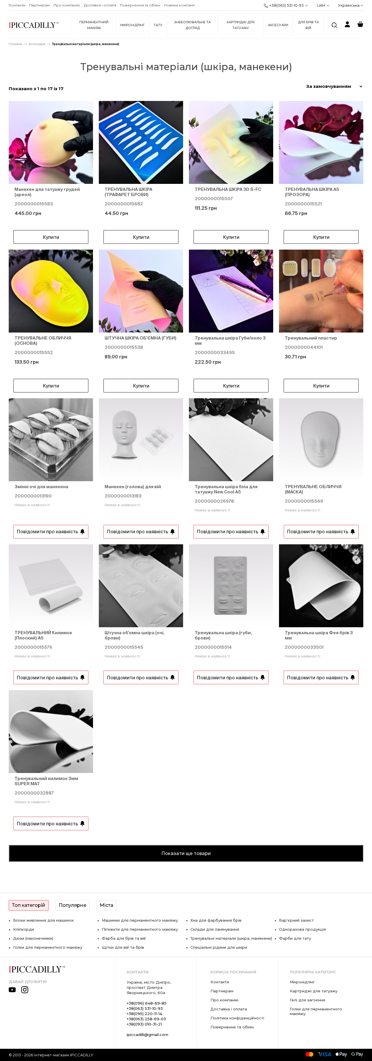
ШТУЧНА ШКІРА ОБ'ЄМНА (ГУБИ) (140, 337)
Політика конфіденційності (237, 1018)
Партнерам (39, 5)
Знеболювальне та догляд (192, 25)
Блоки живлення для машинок (43, 920)
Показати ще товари (186, 853)
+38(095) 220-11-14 (144, 1013)
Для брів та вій (308, 25)
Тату (158, 25)
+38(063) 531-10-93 (286, 5)
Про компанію (66, 5)
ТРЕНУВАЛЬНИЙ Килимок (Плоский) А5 (43, 635)
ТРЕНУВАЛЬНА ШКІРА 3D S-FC (228, 189)
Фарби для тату (295, 938)
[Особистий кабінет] (347, 25)
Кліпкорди (23, 929)
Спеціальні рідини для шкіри (218, 947)
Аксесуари (278, 25)
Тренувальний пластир (311, 337)
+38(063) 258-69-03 (146, 1018)
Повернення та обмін (140, 5)
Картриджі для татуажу (241, 25)
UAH (321, 5)
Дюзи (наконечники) (33, 938)
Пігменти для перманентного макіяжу (140, 929)
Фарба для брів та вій (124, 938)
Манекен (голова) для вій (133, 486)
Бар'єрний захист (296, 920)
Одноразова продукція (302, 929)
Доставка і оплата (100, 5)
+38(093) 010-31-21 (144, 1024)
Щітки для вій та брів (123, 947)
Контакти (17, 5)
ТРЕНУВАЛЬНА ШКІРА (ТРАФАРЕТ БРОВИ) (128, 192)
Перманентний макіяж (93, 25)
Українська (349, 5)
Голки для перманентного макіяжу (47, 947)
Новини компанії (179, 5)
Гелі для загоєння (307, 1000)
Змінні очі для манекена (41, 486)
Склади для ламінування (214, 929)
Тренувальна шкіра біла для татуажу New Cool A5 (226, 489)
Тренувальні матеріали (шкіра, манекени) (85, 44)
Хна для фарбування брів (216, 920)
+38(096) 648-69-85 (147, 1003)
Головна (15, 44)
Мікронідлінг (132, 25)
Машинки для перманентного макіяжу (140, 920)
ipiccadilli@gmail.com (147, 1034)
